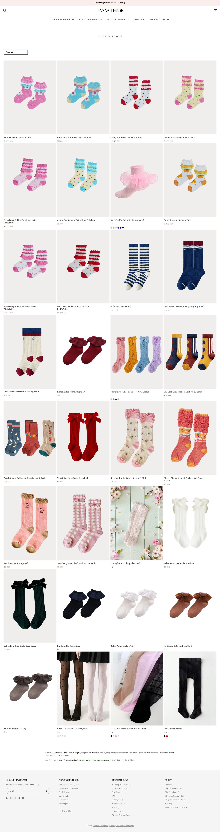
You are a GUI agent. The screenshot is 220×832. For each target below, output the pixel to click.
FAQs (114, 796)
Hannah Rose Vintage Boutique (105, 826)
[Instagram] (15, 798)
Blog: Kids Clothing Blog (174, 796)
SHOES (139, 19)
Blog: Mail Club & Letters (175, 800)
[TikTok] (19, 798)
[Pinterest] (11, 798)
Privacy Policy (117, 800)
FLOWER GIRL (89, 19)
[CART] (215, 10)
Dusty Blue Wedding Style (69, 784)
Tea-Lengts (63, 804)
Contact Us (116, 811)
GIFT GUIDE (157, 19)
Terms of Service (118, 804)
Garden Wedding (65, 811)
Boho (61, 807)
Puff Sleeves (63, 800)
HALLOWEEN (116, 19)
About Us (168, 784)
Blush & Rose (64, 792)
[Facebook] (7, 798)
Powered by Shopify (126, 826)
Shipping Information (121, 784)
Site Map (115, 807)
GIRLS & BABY (61, 19)
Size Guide (116, 792)
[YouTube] (23, 798)
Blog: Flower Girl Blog (173, 788)
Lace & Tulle (64, 796)
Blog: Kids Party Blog (173, 792)
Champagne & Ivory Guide (69, 788)
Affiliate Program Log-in (122, 815)
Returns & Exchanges (120, 788)
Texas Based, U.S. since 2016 (176, 807)
